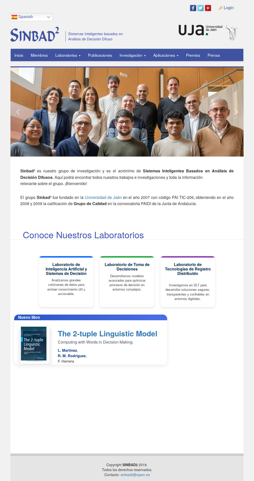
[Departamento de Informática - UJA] (239, 28)
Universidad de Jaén (103, 197)
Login (228, 7)
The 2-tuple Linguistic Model (107, 333)
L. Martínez (67, 350)
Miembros (39, 55)
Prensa (214, 55)
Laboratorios (66, 55)
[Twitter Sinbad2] (201, 7)
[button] (18, 112)
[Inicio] (33, 32)
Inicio (18, 55)
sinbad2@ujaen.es (135, 474)
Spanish (25, 17)
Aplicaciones (164, 55)
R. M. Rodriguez (72, 355)
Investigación (131, 55)
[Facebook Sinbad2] (193, 7)
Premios (193, 55)
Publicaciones (100, 55)
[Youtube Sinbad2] (208, 7)
